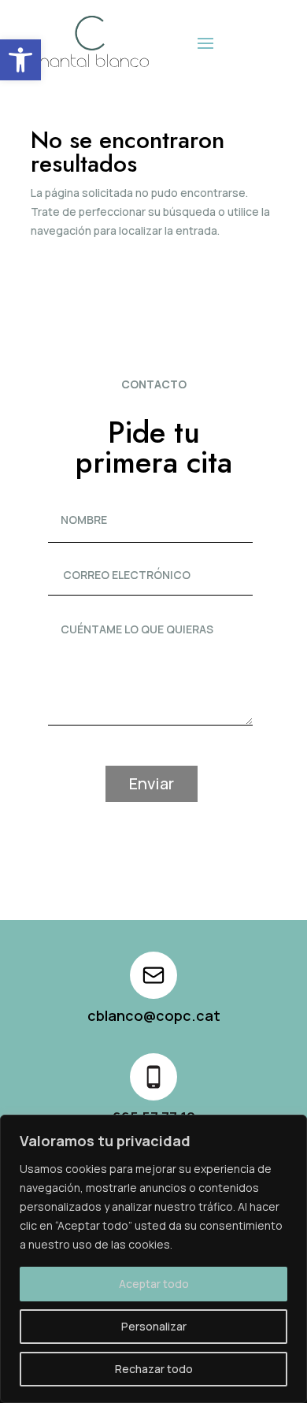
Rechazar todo (154, 1368)
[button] (20, 59)
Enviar (151, 783)
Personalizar (154, 1326)
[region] (153, 1259)
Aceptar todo (154, 1283)
